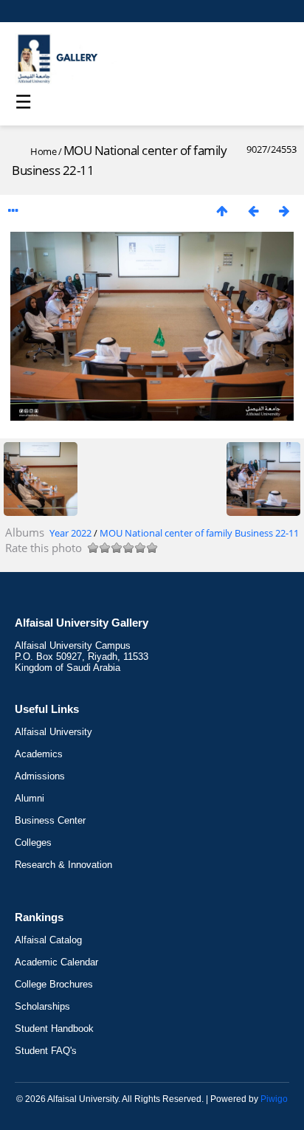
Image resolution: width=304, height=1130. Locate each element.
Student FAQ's (46, 1050)
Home (43, 151)
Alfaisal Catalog (48, 939)
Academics (39, 753)
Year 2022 (70, 533)
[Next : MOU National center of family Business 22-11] (284, 210)
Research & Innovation (63, 864)
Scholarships (42, 1006)
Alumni (29, 798)
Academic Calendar (56, 962)
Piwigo (274, 1099)
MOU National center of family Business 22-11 (199, 533)
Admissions (40, 776)
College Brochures (54, 984)
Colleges (33, 842)
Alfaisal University (53, 731)
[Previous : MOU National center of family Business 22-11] (253, 210)
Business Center (50, 820)
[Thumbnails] (222, 210)
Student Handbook (54, 1028)
